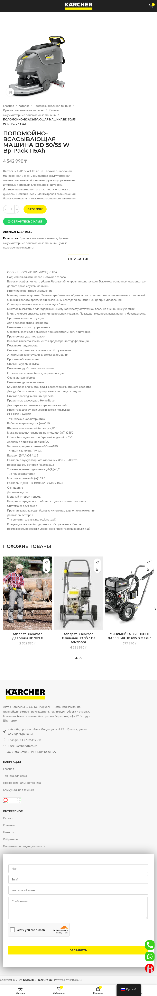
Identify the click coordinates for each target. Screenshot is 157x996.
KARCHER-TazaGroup (37, 979)
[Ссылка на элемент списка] (47, 740)
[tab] (78, 259)
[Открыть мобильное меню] (5, 6)
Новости (8, 832)
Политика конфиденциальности (24, 846)
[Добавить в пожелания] (46, 562)
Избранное (10, 839)
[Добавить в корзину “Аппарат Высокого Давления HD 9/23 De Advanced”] (97, 569)
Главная (9, 105)
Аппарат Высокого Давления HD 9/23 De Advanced (78, 638)
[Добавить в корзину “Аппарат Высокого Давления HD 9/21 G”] (46, 569)
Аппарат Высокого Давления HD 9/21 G (27, 636)
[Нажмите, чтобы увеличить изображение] (10, 92)
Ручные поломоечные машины (24, 110)
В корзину (35, 209)
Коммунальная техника (18, 789)
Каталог (24, 105)
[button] (25, 221)
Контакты (9, 825)
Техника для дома (15, 775)
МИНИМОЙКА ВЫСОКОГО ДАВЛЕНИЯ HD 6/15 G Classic (129, 636)
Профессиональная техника (53, 105)
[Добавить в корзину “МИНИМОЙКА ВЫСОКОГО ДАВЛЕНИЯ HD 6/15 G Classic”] (148, 569)
